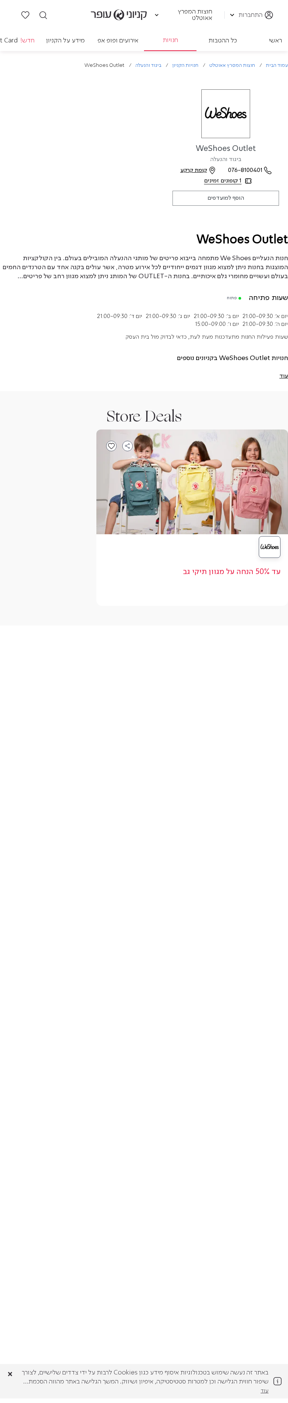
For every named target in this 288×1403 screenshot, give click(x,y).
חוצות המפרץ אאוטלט (232, 65)
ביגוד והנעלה (148, 65)
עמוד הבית (277, 65)
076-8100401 (245, 170)
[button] (283, 376)
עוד (264, 1391)
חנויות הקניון (185, 65)
